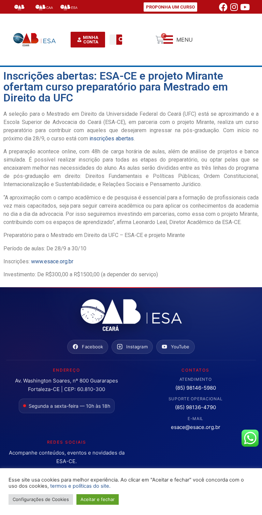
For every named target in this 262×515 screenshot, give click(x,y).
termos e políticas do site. (80, 486)
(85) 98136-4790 (195, 407)
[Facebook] (223, 7)
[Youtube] (245, 7)
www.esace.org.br (52, 261)
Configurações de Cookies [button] (41, 499)
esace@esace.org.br (195, 427)
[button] (178, 40)
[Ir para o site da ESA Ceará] (131, 315)
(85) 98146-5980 (195, 388)
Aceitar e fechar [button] (98, 499)
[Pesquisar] (121, 39)
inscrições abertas (111, 138)
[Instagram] (234, 7)
